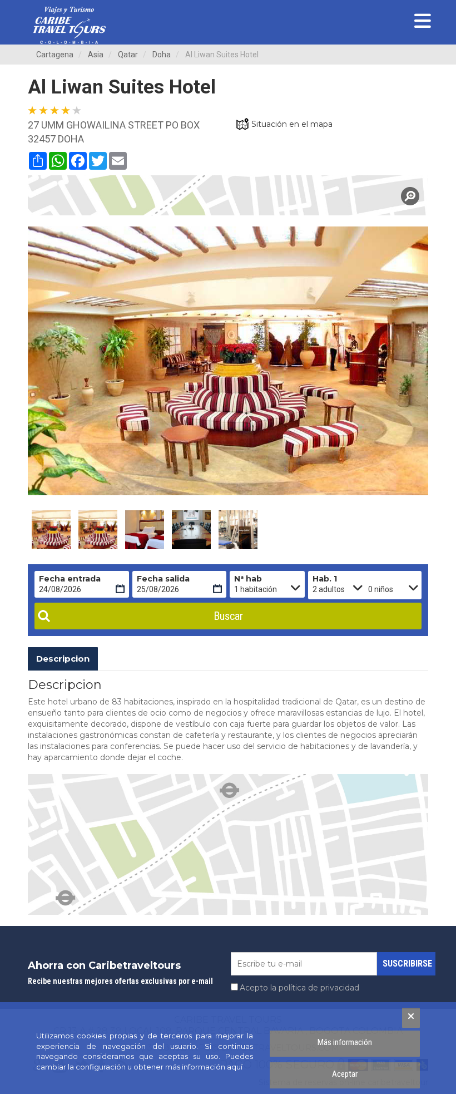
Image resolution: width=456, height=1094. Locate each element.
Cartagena (54, 54)
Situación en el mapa (292, 124)
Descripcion (63, 658)
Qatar (128, 54)
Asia (95, 54)
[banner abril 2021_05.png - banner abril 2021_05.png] (69, 25)
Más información (345, 1042)
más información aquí (203, 1066)
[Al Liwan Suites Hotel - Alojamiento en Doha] (51, 530)
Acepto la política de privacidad (299, 988)
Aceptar (345, 1074)
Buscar (228, 616)
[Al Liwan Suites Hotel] (228, 195)
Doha (161, 54)
